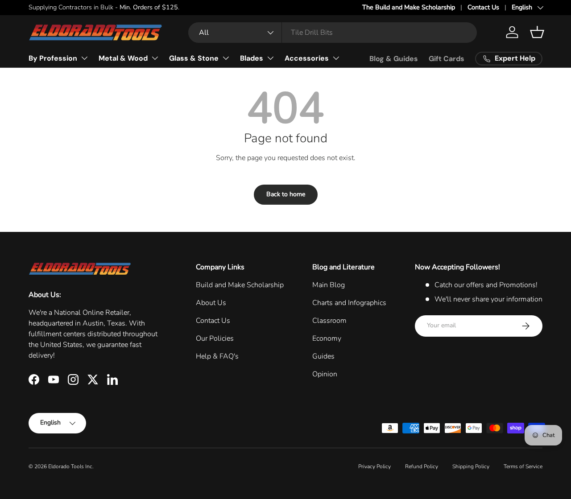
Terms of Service (523, 466)
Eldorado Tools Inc (70, 466)
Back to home (285, 194)
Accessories (307, 58)
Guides (323, 356)
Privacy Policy (374, 466)
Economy (326, 338)
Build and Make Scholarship (240, 285)
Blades (251, 58)
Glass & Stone (194, 58)
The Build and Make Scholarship (408, 7)
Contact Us (483, 7)
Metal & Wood (123, 58)
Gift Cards (446, 58)
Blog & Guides (393, 58)
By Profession (53, 58)
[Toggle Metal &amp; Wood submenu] (154, 58)
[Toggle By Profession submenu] (84, 58)
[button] (537, 32)
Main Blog (328, 285)
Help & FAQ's (217, 356)
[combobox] (332, 32)
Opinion (324, 374)
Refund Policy (421, 466)
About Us (211, 303)
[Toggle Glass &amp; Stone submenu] (225, 58)
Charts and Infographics (349, 303)
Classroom (329, 321)
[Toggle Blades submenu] (270, 58)
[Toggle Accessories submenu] (336, 58)
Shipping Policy (470, 466)
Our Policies (215, 338)
